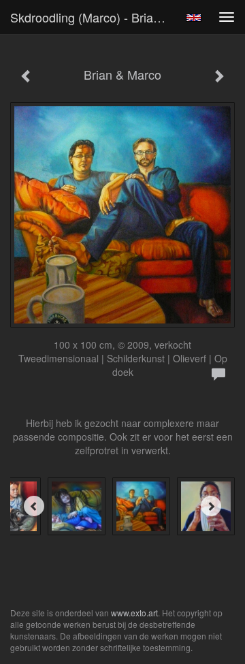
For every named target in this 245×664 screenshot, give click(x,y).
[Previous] (34, 506)
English (193, 18)
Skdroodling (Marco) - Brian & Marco (94, 17)
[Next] (211, 506)
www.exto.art (134, 612)
